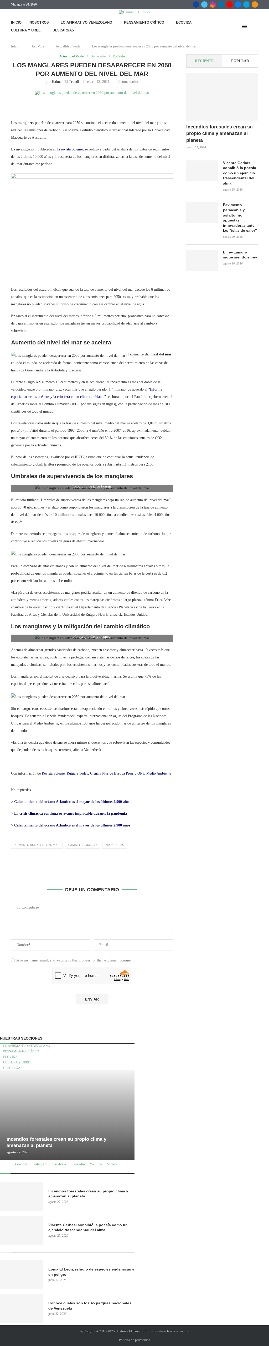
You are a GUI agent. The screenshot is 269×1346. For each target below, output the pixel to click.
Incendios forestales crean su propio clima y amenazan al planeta (219, 133)
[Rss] (255, 4)
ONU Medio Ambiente (154, 773)
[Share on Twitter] (76, 107)
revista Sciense (72, 149)
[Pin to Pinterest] (89, 107)
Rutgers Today (77, 773)
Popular (240, 61)
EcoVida (184, 22)
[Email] (238, 4)
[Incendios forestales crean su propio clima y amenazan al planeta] (222, 97)
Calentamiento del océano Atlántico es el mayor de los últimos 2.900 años (72, 802)
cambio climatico (82, 844)
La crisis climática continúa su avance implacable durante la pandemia (70, 813)
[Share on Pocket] (164, 107)
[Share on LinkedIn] (101, 107)
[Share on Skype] (177, 107)
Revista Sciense (53, 773)
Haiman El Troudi (65, 82)
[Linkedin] (221, 4)
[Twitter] (204, 4)
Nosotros (39, 22)
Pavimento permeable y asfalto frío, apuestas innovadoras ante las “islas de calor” (240, 218)
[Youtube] (229, 4)
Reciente (204, 61)
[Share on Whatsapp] (139, 107)
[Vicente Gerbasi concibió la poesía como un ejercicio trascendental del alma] (202, 170)
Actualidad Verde (68, 46)
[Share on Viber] (190, 107)
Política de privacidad (134, 1340)
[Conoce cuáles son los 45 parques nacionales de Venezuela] (21, 1308)
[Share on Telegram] (152, 107)
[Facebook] (196, 4)
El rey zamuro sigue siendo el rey (240, 255)
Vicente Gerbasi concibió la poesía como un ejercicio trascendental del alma (239, 173)
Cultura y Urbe (26, 30)
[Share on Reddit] (127, 107)
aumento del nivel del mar (36, 844)
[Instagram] (213, 4)
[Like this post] (51, 107)
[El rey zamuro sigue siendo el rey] (202, 260)
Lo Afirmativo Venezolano (86, 22)
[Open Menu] (244, 26)
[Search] (255, 26)
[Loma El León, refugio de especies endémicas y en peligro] (21, 1274)
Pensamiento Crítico (144, 22)
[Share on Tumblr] (114, 107)
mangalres (115, 844)
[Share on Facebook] (64, 107)
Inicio (16, 22)
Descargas (63, 30)
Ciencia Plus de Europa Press (111, 773)
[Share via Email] (202, 107)
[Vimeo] (246, 4)
